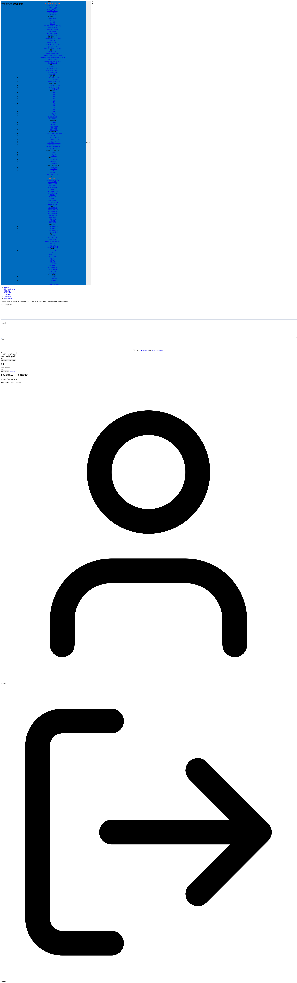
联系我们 (52, 258)
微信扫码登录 (12, 360)
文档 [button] (51, 176)
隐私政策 (52, 260)
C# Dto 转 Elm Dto (54, 148)
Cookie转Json (52, 273)
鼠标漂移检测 (54, 232)
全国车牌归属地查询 (52, 210)
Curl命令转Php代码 (54, 284)
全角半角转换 (7, 293)
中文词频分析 (52, 219)
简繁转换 (52, 172)
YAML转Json (54, 167)
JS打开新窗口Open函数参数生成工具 (52, 55)
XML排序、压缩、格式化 (52, 44)
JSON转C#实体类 (52, 7)
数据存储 (54, 113)
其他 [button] (51, 234)
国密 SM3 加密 (52, 31)
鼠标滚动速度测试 (54, 230)
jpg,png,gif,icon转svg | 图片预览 (52, 61)
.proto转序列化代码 (54, 89)
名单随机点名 (52, 239)
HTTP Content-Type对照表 (52, 180)
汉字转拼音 (7, 291)
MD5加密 (52, 20)
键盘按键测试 (52, 217)
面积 (54, 92)
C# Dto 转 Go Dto (54, 141)
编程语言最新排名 (52, 204)
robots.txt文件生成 (52, 263)
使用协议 (12, 382)
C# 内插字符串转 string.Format (54, 133)
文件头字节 (52, 189)
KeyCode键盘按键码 (52, 74)
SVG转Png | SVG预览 (52, 59)
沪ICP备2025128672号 (158, 350)
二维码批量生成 (54, 126)
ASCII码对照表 (52, 182)
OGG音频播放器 (52, 215)
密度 (54, 105)
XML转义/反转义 (52, 72)
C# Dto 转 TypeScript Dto (53, 143)
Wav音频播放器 (52, 213)
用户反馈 (52, 262)
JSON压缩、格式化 (52, 42)
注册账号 (7, 371)
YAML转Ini (54, 170)
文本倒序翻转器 (8, 298)
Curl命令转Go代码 (54, 282)
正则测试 (52, 236)
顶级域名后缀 (52, 196)
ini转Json (54, 154)
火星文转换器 (7, 294)
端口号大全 (52, 185)
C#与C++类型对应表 (52, 191)
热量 (54, 94)
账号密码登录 (4, 360)
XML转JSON (54, 159)
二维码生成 (54, 122)
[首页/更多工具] (1, 347)
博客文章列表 (52, 178)
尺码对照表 (52, 198)
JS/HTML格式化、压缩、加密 (52, 38)
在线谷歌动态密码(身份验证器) (52, 25)
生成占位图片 (52, 245)
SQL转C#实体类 (52, 117)
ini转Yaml (54, 156)
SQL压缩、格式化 (52, 46)
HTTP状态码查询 (52, 187)
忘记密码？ (13, 371)
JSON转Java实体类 (52, 11)
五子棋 (54, 250)
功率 (54, 96)
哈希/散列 (52, 24)
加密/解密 (52, 22)
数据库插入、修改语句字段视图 (52, 48)
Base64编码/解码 (54, 79)
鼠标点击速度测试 (54, 226)
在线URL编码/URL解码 (52, 68)
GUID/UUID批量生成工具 (52, 241)
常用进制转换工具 (9, 296)
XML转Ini (54, 163)
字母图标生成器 (52, 63)
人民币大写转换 (52, 208)
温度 (54, 104)
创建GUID (52, 243)
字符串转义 (52, 66)
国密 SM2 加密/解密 (52, 29)
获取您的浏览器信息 (52, 202)
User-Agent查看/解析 (52, 267)
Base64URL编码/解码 (54, 81)
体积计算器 (52, 221)
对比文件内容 (52, 256)
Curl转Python (54, 280)
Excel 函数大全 (52, 200)
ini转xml (54, 152)
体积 (54, 98)
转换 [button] (51, 65)
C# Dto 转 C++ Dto (54, 139)
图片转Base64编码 (52, 52)
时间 (54, 109)
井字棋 (54, 252)
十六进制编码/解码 (54, 78)
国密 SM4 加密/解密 (52, 33)
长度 (54, 100)
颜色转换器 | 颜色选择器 (52, 53)
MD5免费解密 (52, 18)
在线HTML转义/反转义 (52, 70)
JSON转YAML (52, 14)
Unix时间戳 (52, 118)
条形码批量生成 (54, 128)
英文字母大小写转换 (52, 174)
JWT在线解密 (52, 271)
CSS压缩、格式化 (52, 40)
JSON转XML (52, 12)
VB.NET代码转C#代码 (54, 87)
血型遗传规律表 (52, 193)
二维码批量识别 (54, 130)
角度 (54, 115)
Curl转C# (54, 276)
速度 (54, 111)
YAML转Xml (54, 169)
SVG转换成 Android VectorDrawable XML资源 (52, 57)
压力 (54, 102)
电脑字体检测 (52, 223)
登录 (2, 371)
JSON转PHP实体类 (52, 9)
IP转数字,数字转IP (52, 269)
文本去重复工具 (52, 237)
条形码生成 (54, 124)
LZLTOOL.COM (144, 350)
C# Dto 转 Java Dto (54, 137)
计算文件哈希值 (52, 35)
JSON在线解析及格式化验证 (52, 3)
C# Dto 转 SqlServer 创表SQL (54, 146)
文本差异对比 (52, 254)
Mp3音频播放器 (52, 211)
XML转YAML (54, 161)
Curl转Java (54, 278)
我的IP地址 (52, 265)
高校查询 (52, 195)
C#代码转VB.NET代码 (54, 85)
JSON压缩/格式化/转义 (52, 5)
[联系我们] (2, 347)
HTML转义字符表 (52, 183)
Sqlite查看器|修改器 (52, 247)
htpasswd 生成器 (52, 27)
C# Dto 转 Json (54, 135)
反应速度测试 (54, 228)
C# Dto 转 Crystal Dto (54, 144)
